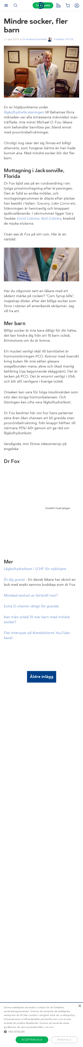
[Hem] (41, 5)
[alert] (41, 1024)
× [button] (79, 1006)
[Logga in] (77, 5)
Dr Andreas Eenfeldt (34, 39)
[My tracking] (58, 5)
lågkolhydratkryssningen (24, 112)
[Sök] (15, 5)
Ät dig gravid (14, 579)
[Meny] (6, 5)
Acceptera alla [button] (32, 1039)
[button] (41, 1032)
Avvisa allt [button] (64, 1039)
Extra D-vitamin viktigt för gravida (31, 606)
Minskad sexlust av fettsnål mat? (31, 595)
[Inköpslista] (67, 5)
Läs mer (49, 1027)
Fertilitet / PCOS (63, 39)
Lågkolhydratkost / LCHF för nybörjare (35, 568)
